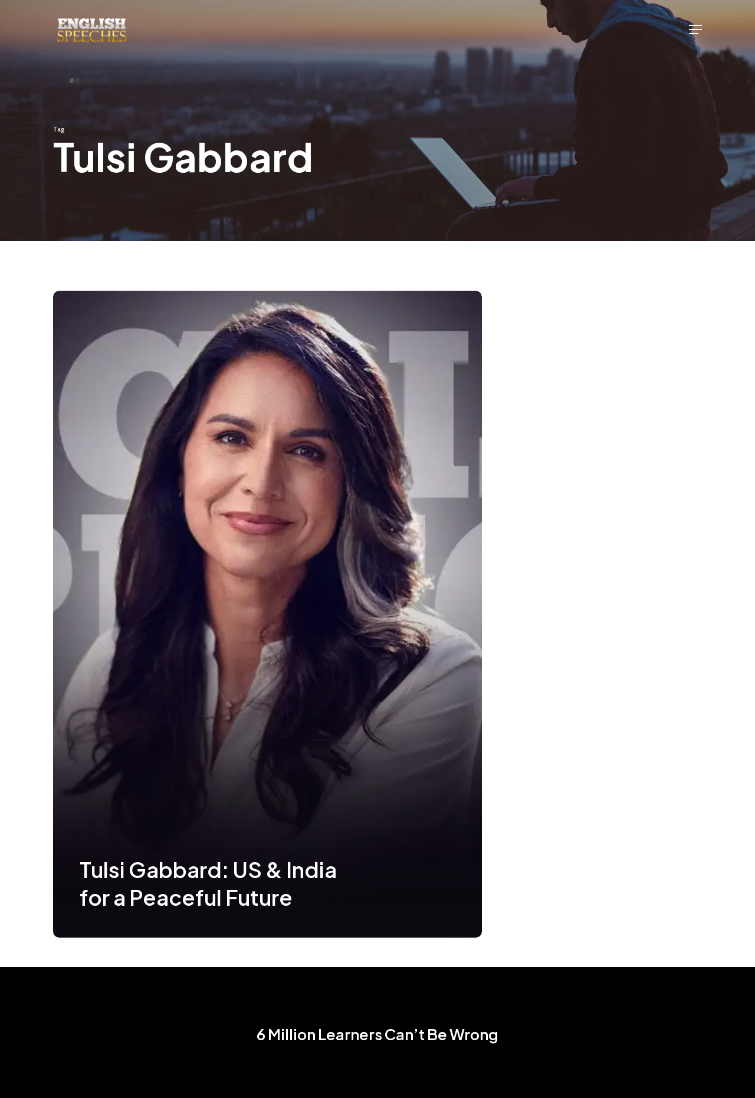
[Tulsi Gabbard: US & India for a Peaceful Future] (267, 614)
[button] (695, 29)
